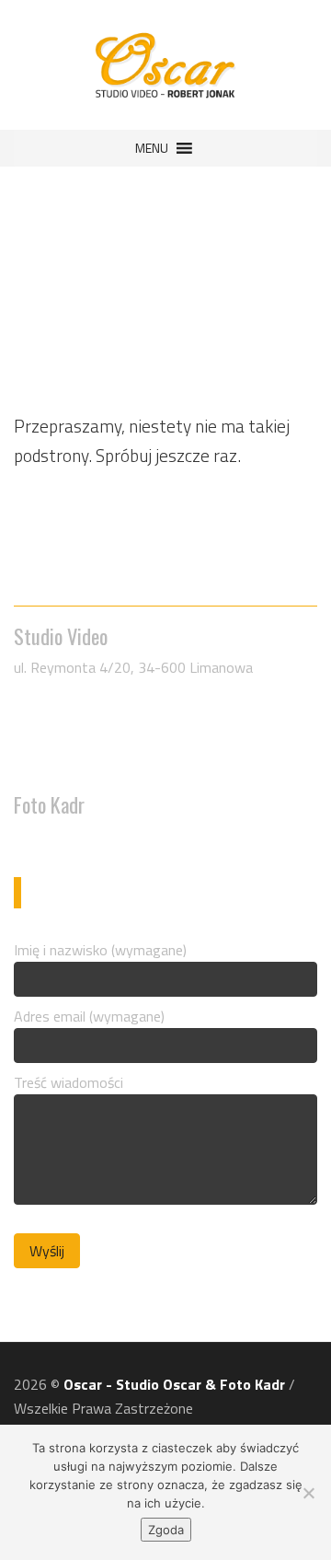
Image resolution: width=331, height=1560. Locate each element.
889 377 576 (67, 836)
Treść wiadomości (68, 1082)
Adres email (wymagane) (89, 1016)
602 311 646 (67, 739)
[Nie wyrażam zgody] (308, 1493)
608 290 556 (67, 715)
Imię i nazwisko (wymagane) (100, 950)
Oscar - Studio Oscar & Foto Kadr (174, 1384)
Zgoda (166, 1529)
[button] (151, 148)
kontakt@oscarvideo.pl (104, 763)
